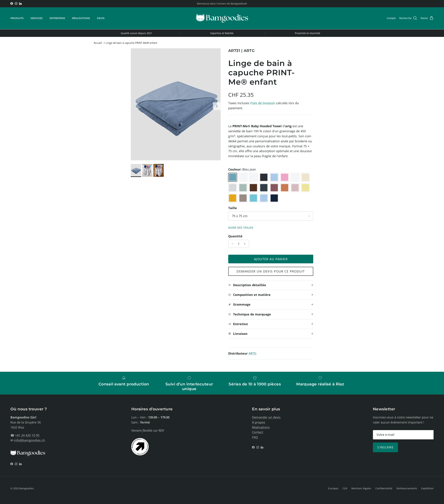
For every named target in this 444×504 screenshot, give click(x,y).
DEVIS (101, 18)
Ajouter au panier (271, 259)
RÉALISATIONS (81, 18)
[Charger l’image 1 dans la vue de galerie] (176, 104)
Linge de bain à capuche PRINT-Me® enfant (131, 43)
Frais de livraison (262, 103)
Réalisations (261, 427)
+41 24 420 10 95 (27, 435)
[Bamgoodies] (222, 18)
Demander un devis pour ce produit (271, 271)
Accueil (98, 43)
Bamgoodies (26, 488)
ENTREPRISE (57, 18)
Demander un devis (266, 417)
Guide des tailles (240, 227)
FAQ (255, 437)
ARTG (252, 353)
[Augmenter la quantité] (245, 244)
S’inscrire (385, 447)
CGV (345, 488)
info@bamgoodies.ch (29, 440)
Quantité (235, 236)
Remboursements (406, 488)
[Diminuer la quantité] (231, 244)
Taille (232, 208)
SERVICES (37, 18)
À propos (258, 422)
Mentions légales (361, 488)
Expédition (427, 488)
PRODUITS (17, 18)
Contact (257, 432)
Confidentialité (383, 488)
